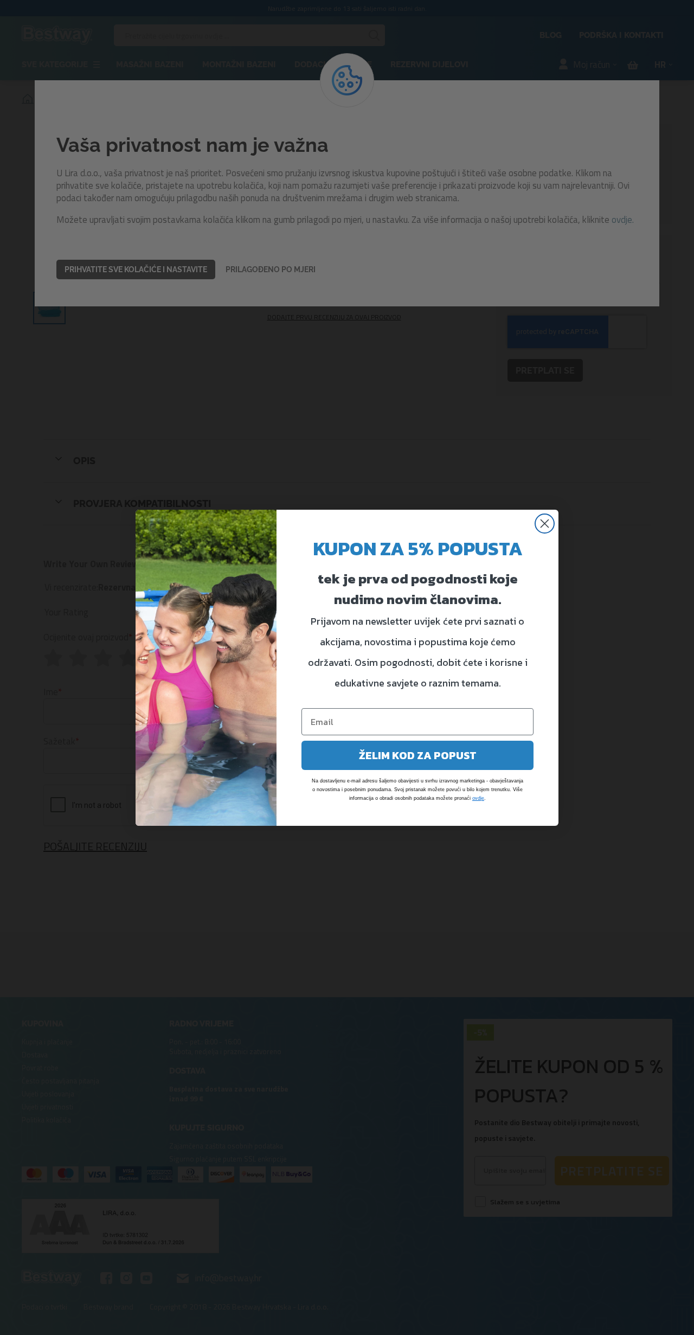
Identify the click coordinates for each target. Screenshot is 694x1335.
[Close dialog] (544, 523)
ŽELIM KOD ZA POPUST (418, 755)
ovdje (478, 798)
